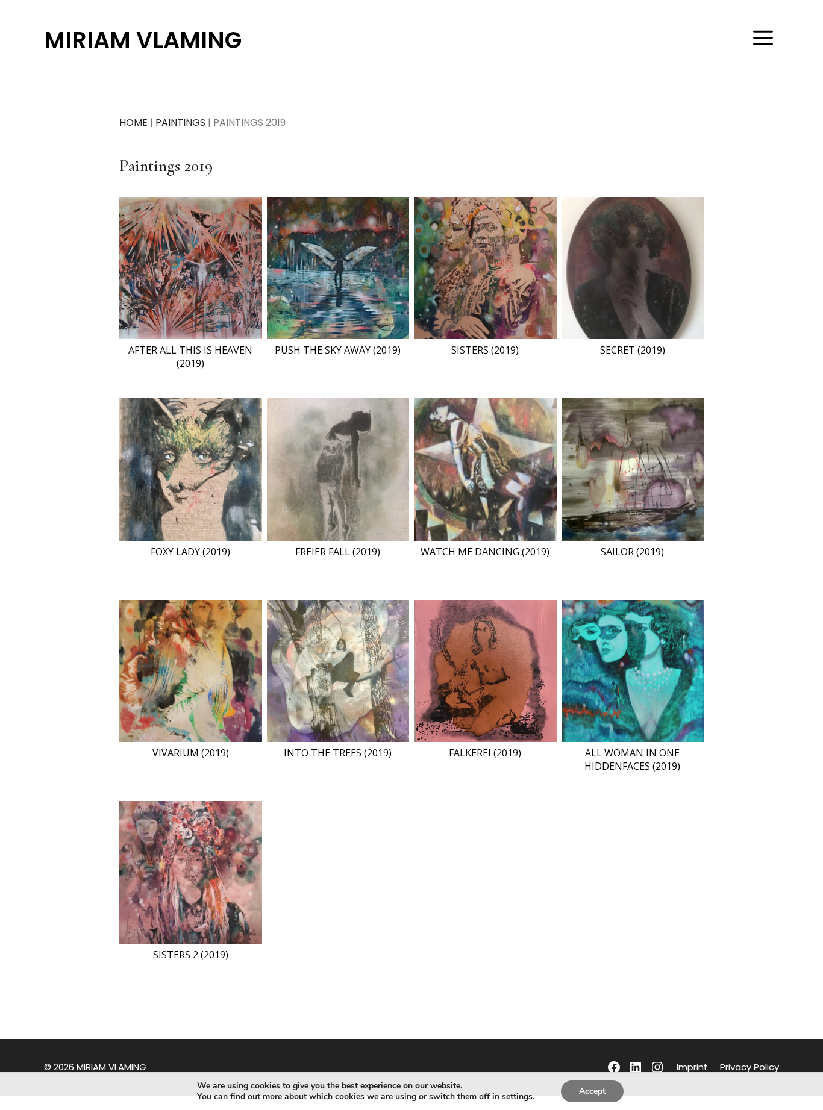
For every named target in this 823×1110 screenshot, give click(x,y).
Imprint (692, 1067)
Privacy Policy (749, 1067)
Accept (592, 1091)
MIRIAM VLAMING (143, 40)
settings (517, 1096)
